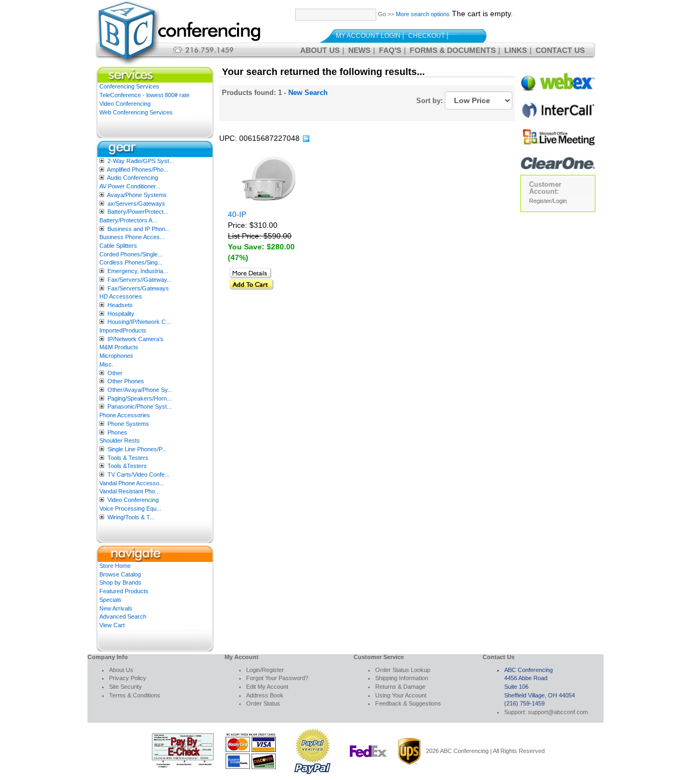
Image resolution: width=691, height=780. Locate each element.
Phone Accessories (124, 415)
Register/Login (548, 201)
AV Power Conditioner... (129, 186)
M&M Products (118, 347)
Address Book (264, 695)
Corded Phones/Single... (130, 254)
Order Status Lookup (402, 670)
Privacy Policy (127, 678)
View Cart (112, 625)
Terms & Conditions (134, 695)
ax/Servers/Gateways (136, 203)
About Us (320, 50)
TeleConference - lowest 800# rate (144, 95)
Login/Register (265, 670)
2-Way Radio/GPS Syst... (140, 161)
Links (515, 50)
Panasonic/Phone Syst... (139, 406)
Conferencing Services (129, 86)
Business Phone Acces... (132, 237)
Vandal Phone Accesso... (131, 483)
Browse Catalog (120, 574)
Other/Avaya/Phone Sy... (139, 389)
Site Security (125, 686)
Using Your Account (400, 695)
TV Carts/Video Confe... (138, 474)
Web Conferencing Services (136, 112)
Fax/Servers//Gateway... (139, 279)
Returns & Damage (400, 686)
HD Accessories (120, 296)
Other (115, 373)
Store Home (115, 565)
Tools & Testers (127, 458)
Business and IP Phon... (138, 229)
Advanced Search (122, 616)
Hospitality (120, 313)
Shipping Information (401, 678)
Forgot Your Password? (277, 678)
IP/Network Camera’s (135, 339)
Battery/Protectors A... (128, 220)
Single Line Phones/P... (137, 449)
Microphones (116, 355)
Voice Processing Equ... (130, 508)
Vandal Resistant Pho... (129, 491)
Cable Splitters (118, 245)
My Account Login (368, 35)
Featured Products (123, 591)
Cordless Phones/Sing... (130, 262)
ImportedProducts (122, 330)
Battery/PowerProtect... (137, 211)
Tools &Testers (127, 466)
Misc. (106, 364)
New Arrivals (115, 608)
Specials (110, 599)
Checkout (426, 35)
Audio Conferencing (132, 177)
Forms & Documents (453, 50)
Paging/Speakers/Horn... (139, 398)
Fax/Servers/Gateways (138, 288)
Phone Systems (128, 423)
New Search (308, 93)
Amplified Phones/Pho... (137, 169)
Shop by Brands (120, 582)
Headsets (120, 305)
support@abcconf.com (558, 712)
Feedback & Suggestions (408, 703)
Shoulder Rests (119, 440)
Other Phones (125, 381)
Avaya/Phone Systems (137, 195)
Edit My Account (267, 686)
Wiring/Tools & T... (130, 517)
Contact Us (560, 50)
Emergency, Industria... (137, 271)
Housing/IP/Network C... (139, 321)
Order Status (263, 703)
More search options (423, 14)
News (359, 50)
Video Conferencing (125, 103)
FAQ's (390, 50)
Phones (117, 432)
